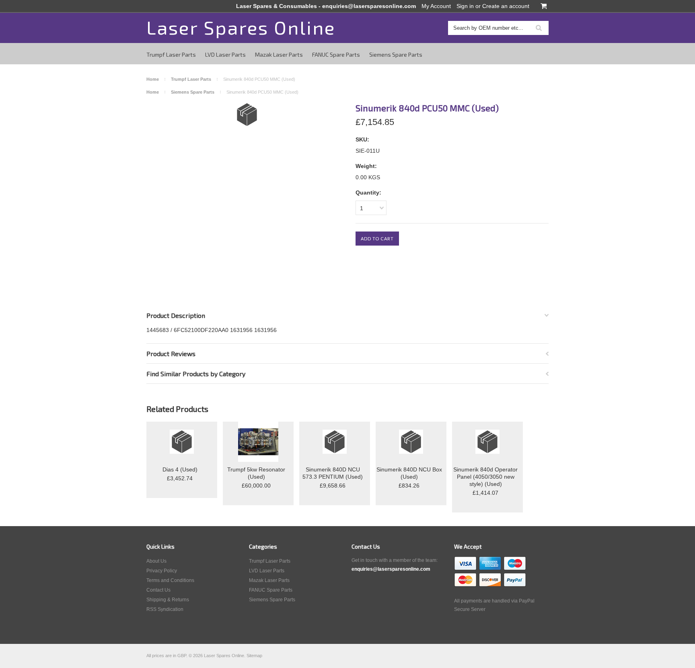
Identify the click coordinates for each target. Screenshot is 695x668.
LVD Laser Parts (225, 54)
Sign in (465, 6)
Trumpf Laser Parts (171, 54)
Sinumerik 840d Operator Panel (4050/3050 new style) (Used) (485, 476)
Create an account (505, 6)
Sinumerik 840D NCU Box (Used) (409, 473)
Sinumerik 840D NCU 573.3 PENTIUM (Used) (332, 473)
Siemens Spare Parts (395, 54)
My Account (436, 6)
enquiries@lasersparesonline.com (369, 6)
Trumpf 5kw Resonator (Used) (256, 473)
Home (152, 79)
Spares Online (240, 27)
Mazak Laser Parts (279, 54)
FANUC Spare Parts (336, 54)
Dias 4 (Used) (179, 469)
